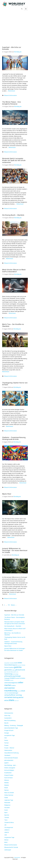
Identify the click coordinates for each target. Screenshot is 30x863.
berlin (16, 663)
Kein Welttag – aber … (10, 765)
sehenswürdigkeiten (11, 683)
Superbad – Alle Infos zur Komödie (11, 48)
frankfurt (11, 667)
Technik (6, 817)
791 (9, 605)
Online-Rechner (8, 795)
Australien (12, 663)
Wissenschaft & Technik (11, 847)
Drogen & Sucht (8, 730)
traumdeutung (10, 690)
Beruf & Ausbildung (9, 720)
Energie (6, 733)
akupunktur (6, 663)
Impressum (17, 857)
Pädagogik (7, 678)
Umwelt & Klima (9, 822)
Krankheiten (8, 773)
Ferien (6, 740)
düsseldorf (19, 665)
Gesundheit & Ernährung (11, 753)
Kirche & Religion (9, 770)
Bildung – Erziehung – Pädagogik (13, 725)
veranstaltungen (13, 693)
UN (5, 825)
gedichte (18, 667)
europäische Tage (9, 735)
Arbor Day (7, 715)
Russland (17, 678)
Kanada (8, 672)
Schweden (7, 680)
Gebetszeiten (8, 750)
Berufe (6, 723)
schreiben (22, 678)
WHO (5, 842)
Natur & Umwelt (9, 792)
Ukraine (18, 690)
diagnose (14, 665)
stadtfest (14, 685)
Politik (6, 797)
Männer (6, 780)
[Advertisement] (15, 28)
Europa (23, 665)
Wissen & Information (10, 95)
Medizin (6, 785)
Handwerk (7, 755)
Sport (5, 812)
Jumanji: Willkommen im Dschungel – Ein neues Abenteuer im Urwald (14, 550)
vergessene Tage (9, 837)
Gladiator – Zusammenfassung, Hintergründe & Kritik (14, 438)
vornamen (8, 697)
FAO (5, 738)
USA (5, 693)
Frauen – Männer (9, 748)
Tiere (5, 820)
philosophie (8, 676)
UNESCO (6, 830)
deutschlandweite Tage (11, 728)
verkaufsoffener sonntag (13, 695)
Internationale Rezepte (11, 758)
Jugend (6, 763)
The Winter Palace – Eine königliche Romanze (11, 103)
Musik (6, 787)
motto (17, 671)
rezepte (12, 678)
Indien (13, 670)
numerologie (15, 674)
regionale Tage (8, 800)
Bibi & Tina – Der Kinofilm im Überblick (13, 325)
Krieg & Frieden (8, 775)
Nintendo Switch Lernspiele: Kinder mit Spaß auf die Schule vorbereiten (13, 160)
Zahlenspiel (7, 850)
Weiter (13, 605)
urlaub (22, 691)
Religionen (7, 805)
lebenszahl (13, 672)
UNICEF (6, 832)
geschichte (8, 670)
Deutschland (8, 665)
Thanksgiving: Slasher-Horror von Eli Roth (15, 384)
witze (6, 700)
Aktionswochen (8, 713)
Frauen (6, 745)
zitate (11, 700)
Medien (6, 782)
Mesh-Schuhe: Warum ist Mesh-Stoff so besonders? (14, 270)
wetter (21, 697)
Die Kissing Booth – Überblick (13, 215)
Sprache (6, 815)
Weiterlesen (11, 91)
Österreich (16, 700)
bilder (20, 663)
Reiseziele (7, 802)
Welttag (15, 697)
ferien (6, 667)
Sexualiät (7, 807)
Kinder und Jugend (9, 768)
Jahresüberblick (8, 760)
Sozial (6, 810)
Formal (6, 743)
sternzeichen (9, 688)
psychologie (17, 676)
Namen (6, 790)
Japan (5, 671)
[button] (22, 9)
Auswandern (8, 718)
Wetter (6, 840)
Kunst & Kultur (8, 777)
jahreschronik (20, 670)
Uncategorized (8, 827)
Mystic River (6, 494)
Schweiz (11, 680)
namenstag (8, 674)
